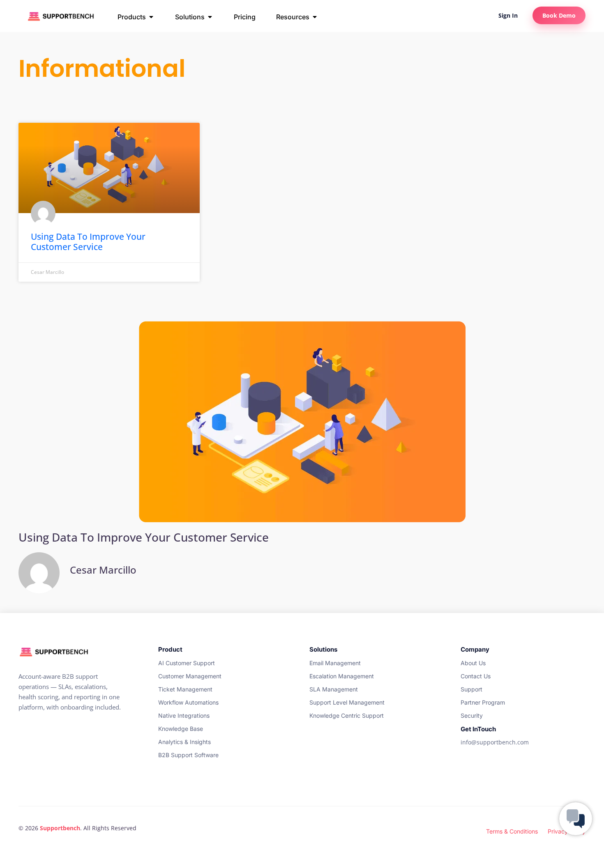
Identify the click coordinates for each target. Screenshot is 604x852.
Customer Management (189, 676)
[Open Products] (151, 17)
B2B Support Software (188, 754)
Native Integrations (184, 715)
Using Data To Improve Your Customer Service (88, 242)
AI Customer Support (186, 662)
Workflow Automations (188, 702)
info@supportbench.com (495, 742)
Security (472, 715)
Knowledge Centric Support (346, 715)
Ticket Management (185, 689)
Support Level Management (347, 702)
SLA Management (333, 689)
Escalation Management (341, 676)
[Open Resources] (314, 17)
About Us (473, 662)
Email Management (335, 662)
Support (471, 689)
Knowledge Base (180, 728)
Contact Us (476, 676)
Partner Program (483, 702)
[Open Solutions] (210, 17)
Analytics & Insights (184, 741)
